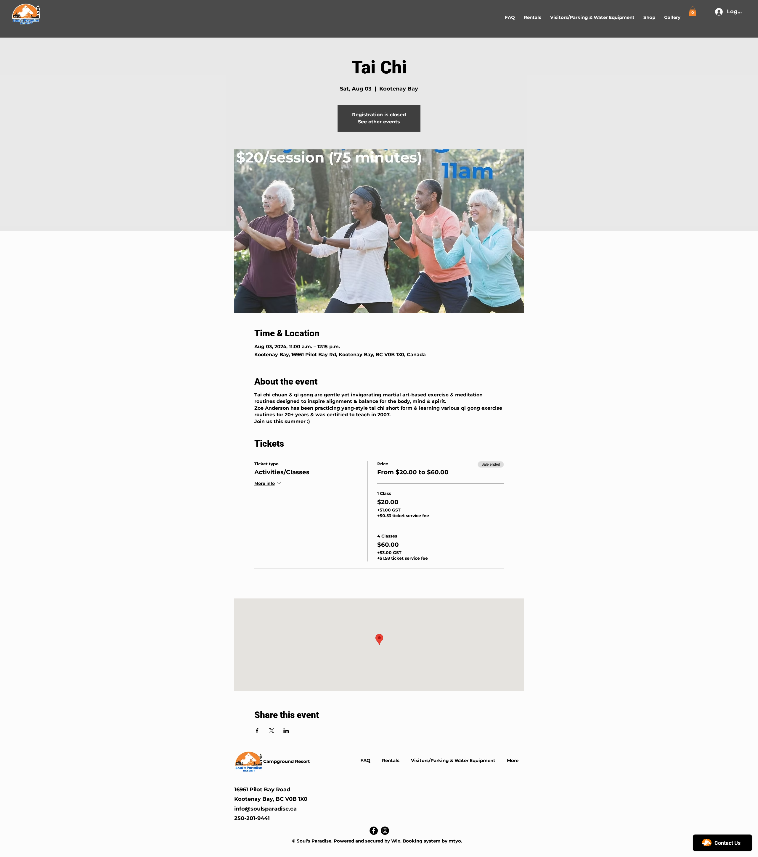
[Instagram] (385, 831)
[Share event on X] (271, 730)
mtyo (455, 841)
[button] (532, 17)
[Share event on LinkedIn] (286, 730)
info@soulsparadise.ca (265, 809)
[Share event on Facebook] (257, 730)
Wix (395, 841)
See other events (379, 122)
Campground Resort (286, 761)
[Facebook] (374, 831)
